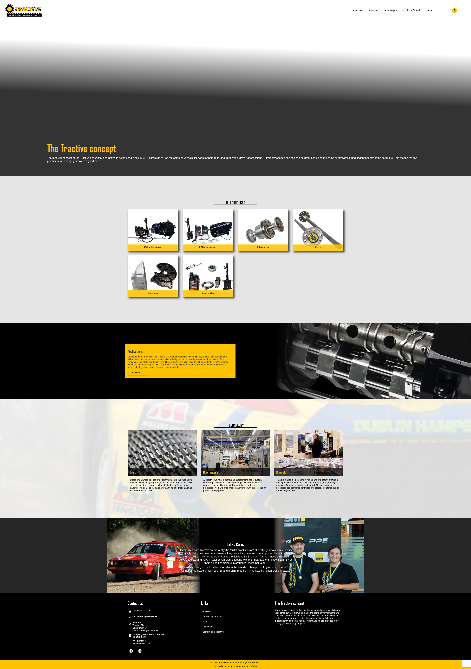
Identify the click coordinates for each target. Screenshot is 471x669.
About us (373, 10)
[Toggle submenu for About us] (206, 621)
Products (358, 10)
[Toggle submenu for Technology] (206, 626)
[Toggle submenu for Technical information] (206, 616)
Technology (389, 10)
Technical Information (411, 10)
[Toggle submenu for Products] (206, 611)
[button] (454, 10)
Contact (430, 10)
